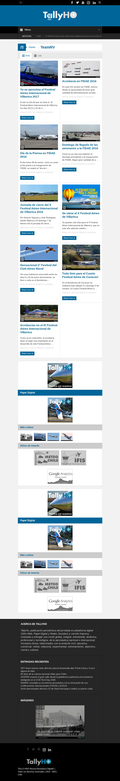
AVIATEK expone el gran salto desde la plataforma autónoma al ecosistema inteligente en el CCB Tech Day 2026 (67, 36)
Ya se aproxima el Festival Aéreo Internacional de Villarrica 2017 (37, 93)
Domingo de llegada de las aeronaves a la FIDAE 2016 (80, 146)
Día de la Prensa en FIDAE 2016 (37, 155)
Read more (26, 118)
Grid (27, 55)
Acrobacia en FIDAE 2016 (79, 81)
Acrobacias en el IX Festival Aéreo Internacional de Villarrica (38, 329)
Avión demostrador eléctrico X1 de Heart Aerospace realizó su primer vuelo (56, 688)
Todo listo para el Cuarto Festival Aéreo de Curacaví (80, 275)
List (39, 55)
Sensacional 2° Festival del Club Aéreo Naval (38, 267)
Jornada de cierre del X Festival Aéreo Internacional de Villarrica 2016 (39, 208)
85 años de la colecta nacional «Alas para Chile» (44, 674)
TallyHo (39, 112)
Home (32, 47)
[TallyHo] (60, 15)
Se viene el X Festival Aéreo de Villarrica (80, 215)
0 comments (48, 112)
